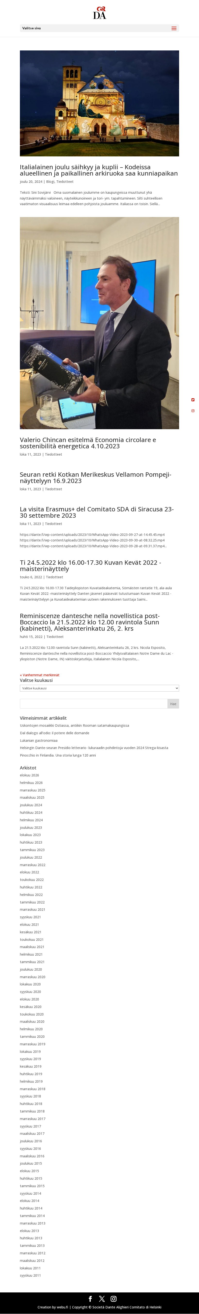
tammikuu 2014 (32, 1215)
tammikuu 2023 (32, 849)
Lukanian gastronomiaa (39, 740)
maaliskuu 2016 (32, 1156)
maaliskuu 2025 (32, 797)
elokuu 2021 (29, 924)
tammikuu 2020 (32, 1036)
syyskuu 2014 (30, 1193)
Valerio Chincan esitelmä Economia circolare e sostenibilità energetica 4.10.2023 (88, 442)
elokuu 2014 (29, 1200)
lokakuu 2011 (30, 1268)
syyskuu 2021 (30, 917)
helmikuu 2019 (31, 1081)
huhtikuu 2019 (31, 1074)
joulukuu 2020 (31, 969)
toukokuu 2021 (32, 939)
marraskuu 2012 (32, 1253)
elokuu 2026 (29, 775)
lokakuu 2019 (30, 1051)
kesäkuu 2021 (30, 932)
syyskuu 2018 (30, 1096)
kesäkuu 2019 (30, 1066)
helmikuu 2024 (31, 820)
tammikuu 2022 (32, 902)
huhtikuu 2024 (31, 812)
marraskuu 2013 (32, 1223)
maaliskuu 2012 (32, 1260)
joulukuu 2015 (31, 1163)
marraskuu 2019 (32, 1044)
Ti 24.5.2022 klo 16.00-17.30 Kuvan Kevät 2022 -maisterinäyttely (90, 565)
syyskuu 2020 (30, 991)
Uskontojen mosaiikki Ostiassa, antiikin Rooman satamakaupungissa (74, 725)
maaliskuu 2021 (32, 946)
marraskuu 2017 (32, 1118)
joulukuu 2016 (31, 1141)
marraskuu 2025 (32, 790)
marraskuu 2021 (32, 909)
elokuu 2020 (29, 999)
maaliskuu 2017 (32, 1133)
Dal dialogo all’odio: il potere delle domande (54, 733)
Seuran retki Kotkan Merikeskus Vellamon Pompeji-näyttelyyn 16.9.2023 (95, 477)
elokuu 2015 (29, 1171)
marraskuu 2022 (32, 865)
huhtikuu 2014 (31, 1208)
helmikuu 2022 (31, 894)
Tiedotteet (65, 181)
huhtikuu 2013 (31, 1238)
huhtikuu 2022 (31, 887)
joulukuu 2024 (31, 805)
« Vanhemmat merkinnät (39, 675)
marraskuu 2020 (32, 977)
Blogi (50, 181)
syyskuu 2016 (30, 1148)
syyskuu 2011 (30, 1275)
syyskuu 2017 (30, 1126)
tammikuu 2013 (32, 1245)
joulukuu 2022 (31, 857)
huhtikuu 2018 (31, 1103)
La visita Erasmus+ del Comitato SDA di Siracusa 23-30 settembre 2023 (97, 512)
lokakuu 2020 (30, 984)
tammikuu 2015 (32, 1186)
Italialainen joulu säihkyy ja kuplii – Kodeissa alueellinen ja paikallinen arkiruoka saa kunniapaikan (99, 169)
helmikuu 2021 (31, 954)
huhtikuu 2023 (31, 842)
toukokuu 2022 (32, 879)
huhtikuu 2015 (31, 1178)
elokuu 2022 (29, 872)
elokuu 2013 (29, 1230)
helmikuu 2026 (31, 782)
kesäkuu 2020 (30, 1006)
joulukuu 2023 (31, 827)
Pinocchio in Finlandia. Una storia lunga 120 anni (58, 755)
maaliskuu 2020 (32, 1021)
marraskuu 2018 (32, 1089)
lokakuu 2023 (30, 834)
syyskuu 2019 (30, 1058)
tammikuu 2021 (32, 961)
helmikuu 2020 (31, 1029)
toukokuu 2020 (32, 1014)
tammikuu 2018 (32, 1111)
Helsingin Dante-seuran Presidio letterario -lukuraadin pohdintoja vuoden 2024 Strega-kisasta (94, 747)
